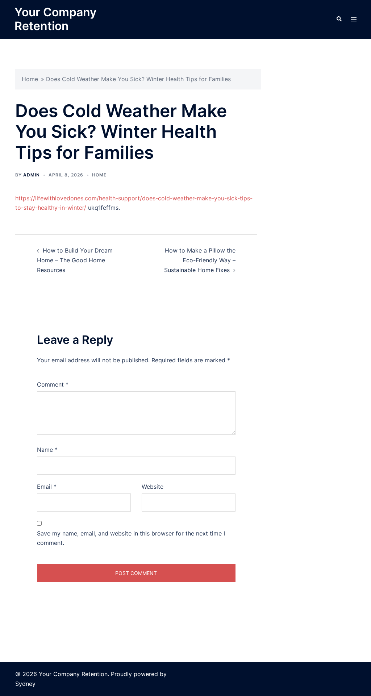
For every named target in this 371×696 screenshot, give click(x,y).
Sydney (25, 683)
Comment (52, 384)
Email (47, 486)
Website (152, 486)
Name (47, 449)
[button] (339, 19)
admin (31, 175)
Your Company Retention (55, 19)
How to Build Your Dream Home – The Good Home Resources (75, 260)
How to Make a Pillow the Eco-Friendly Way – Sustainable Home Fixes (199, 260)
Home (30, 79)
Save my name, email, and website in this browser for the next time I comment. (131, 538)
